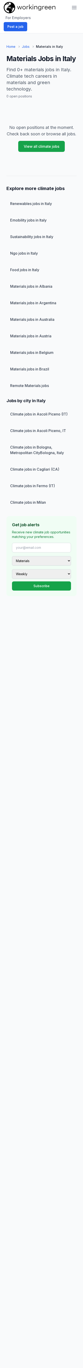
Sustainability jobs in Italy (31, 236)
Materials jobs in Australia (32, 319)
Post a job (15, 26)
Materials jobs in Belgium (31, 352)
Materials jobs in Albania (31, 286)
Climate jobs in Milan (28, 502)
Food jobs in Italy (24, 269)
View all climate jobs (41, 146)
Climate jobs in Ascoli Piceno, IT (38, 430)
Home (10, 46)
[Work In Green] (29, 7)
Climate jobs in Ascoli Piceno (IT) (39, 414)
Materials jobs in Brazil (29, 369)
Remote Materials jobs (29, 385)
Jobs (26, 46)
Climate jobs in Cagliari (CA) (34, 469)
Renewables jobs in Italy (31, 203)
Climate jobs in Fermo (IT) (32, 485)
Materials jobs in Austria (30, 336)
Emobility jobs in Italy (28, 220)
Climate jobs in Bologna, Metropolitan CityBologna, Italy (37, 450)
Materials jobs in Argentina (33, 303)
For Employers (18, 17)
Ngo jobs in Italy (24, 253)
